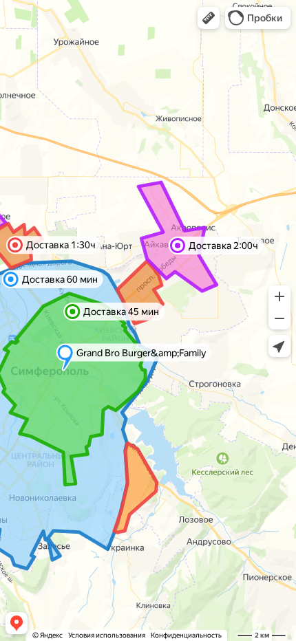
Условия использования (106, 635)
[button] (209, 18)
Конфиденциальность (186, 635)
